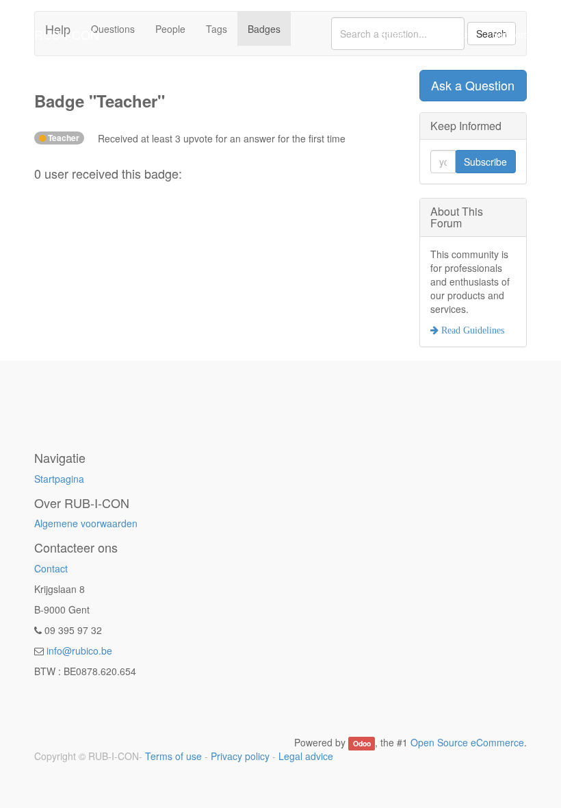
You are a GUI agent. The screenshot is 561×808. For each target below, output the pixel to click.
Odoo (362, 743)
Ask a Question (472, 85)
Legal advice (305, 756)
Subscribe (485, 161)
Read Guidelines (471, 330)
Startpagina (59, 478)
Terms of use (173, 756)
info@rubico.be (79, 650)
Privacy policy (240, 756)
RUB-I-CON (66, 34)
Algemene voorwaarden (86, 523)
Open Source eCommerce (467, 742)
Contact (51, 568)
